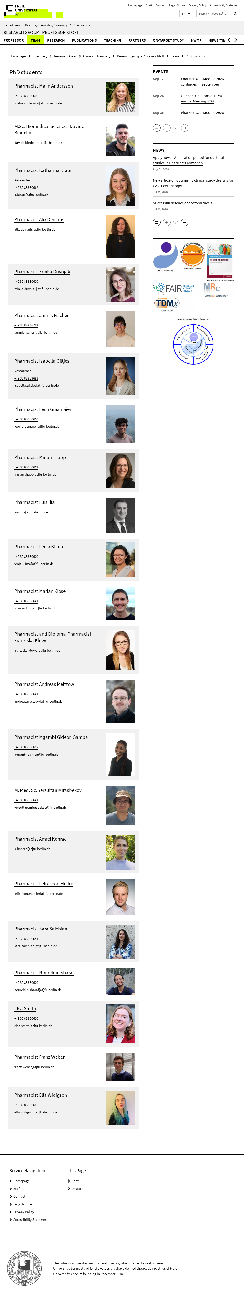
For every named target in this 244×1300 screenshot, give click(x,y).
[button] (186, 14)
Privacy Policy (197, 5)
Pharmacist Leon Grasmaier (42, 409)
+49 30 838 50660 (26, 95)
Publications (84, 40)
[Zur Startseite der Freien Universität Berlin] (31, 10)
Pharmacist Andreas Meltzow (44, 684)
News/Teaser (220, 40)
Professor (14, 40)
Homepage (135, 5)
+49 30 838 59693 (26, 378)
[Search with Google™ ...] (235, 13)
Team (35, 40)
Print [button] (75, 1180)
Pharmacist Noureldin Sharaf (44, 972)
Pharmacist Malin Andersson (43, 86)
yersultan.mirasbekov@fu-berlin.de (40, 807)
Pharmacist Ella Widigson (40, 1095)
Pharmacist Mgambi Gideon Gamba (51, 737)
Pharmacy (81, 25)
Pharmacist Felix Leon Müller (43, 883)
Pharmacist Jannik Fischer (41, 315)
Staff (149, 5)
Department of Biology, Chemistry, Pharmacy (37, 25)
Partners (137, 40)
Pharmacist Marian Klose (40, 591)
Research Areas (65, 56)
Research (56, 40)
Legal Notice (177, 5)
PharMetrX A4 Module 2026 (202, 112)
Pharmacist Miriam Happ (40, 457)
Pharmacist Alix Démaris (39, 219)
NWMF (196, 40)
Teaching (112, 40)
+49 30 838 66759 (26, 325)
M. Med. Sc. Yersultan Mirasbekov (48, 790)
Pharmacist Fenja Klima (38, 546)
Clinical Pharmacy (96, 56)
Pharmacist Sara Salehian (40, 928)
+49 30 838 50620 (26, 281)
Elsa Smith (25, 1008)
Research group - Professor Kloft (41, 32)
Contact (161, 5)
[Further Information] (120, 96)
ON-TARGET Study (168, 40)
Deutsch (77, 1188)
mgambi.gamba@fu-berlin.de (36, 754)
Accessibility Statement (224, 5)
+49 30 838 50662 (26, 187)
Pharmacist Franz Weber (39, 1057)
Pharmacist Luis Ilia (34, 502)
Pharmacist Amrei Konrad (40, 839)
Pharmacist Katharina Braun (43, 170)
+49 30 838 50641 (26, 601)
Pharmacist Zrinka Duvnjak (42, 271)
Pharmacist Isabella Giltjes (41, 361)
